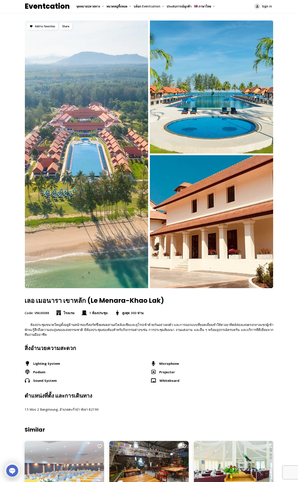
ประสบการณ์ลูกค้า (179, 6)
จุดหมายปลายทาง (88, 6)
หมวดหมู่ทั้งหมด (116, 6)
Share (65, 26)
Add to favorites (44, 26)
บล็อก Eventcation (147, 6)
